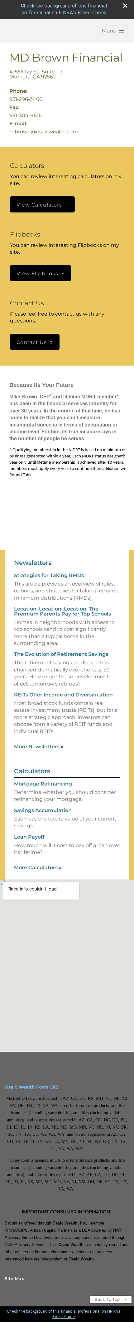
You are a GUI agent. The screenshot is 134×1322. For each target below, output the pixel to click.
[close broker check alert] (125, 5)
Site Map (15, 1278)
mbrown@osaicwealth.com (43, 132)
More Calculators (38, 868)
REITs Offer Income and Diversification (63, 695)
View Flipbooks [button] (37, 274)
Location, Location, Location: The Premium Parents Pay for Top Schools (62, 611)
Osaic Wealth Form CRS (32, 1087)
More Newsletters (39, 747)
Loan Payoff (29, 837)
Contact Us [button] (32, 342)
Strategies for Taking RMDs (49, 575)
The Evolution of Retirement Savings (61, 654)
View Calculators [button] (39, 205)
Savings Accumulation (43, 810)
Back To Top (108, 1299)
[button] (113, 30)
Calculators (32, 771)
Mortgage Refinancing (43, 784)
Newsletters (32, 562)
